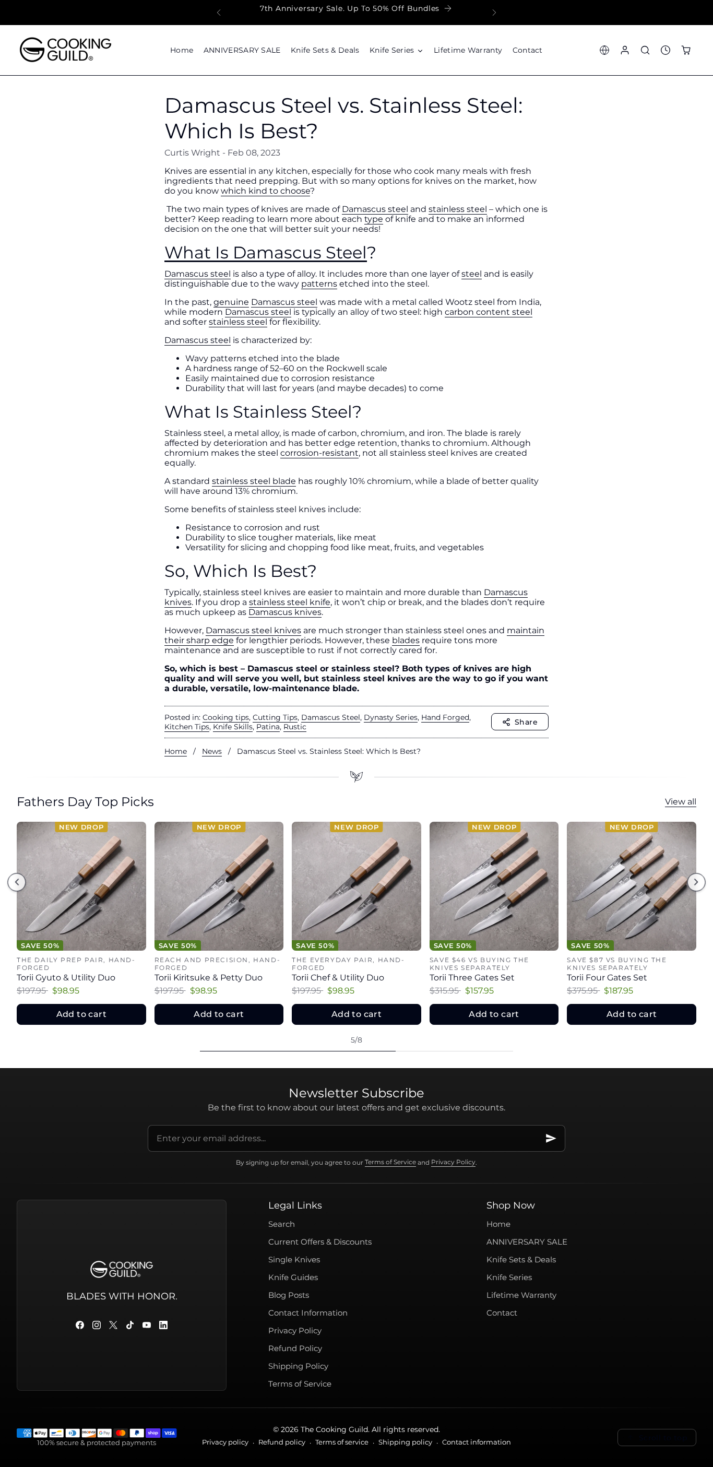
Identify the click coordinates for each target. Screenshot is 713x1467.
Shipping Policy (298, 1366)
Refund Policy (295, 1348)
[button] (396, 50)
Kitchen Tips (186, 726)
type (373, 219)
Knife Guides (293, 1277)
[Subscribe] (551, 1138)
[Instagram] (96, 1325)
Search (281, 1224)
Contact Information (308, 1313)
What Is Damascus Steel (265, 252)
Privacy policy (225, 1442)
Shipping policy (405, 1442)
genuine (231, 302)
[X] (113, 1325)
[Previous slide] (218, 12)
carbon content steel (488, 312)
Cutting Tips (275, 717)
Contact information (476, 1442)
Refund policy (281, 1442)
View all (680, 802)
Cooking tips (226, 717)
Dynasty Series (391, 717)
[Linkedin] (163, 1325)
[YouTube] (146, 1325)
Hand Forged (445, 717)
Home (175, 751)
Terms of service (342, 1442)
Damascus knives (285, 612)
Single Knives (294, 1259)
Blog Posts (288, 1295)
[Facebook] (80, 1325)
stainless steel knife (289, 602)
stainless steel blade (254, 481)
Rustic (294, 726)
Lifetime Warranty (521, 1295)
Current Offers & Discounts (320, 1242)
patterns (319, 284)
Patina (268, 726)
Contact (501, 1313)
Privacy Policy (453, 1162)
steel (471, 274)
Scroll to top (663, 1437)
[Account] (624, 50)
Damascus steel (375, 209)
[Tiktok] (130, 1325)
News (212, 751)
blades (406, 640)
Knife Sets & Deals (521, 1259)
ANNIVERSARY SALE (526, 1242)
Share (526, 722)
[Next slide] (494, 12)
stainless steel (458, 209)
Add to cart (81, 1014)
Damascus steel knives (253, 630)
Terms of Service (390, 1162)
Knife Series (509, 1277)
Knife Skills (233, 726)
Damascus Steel (330, 717)
